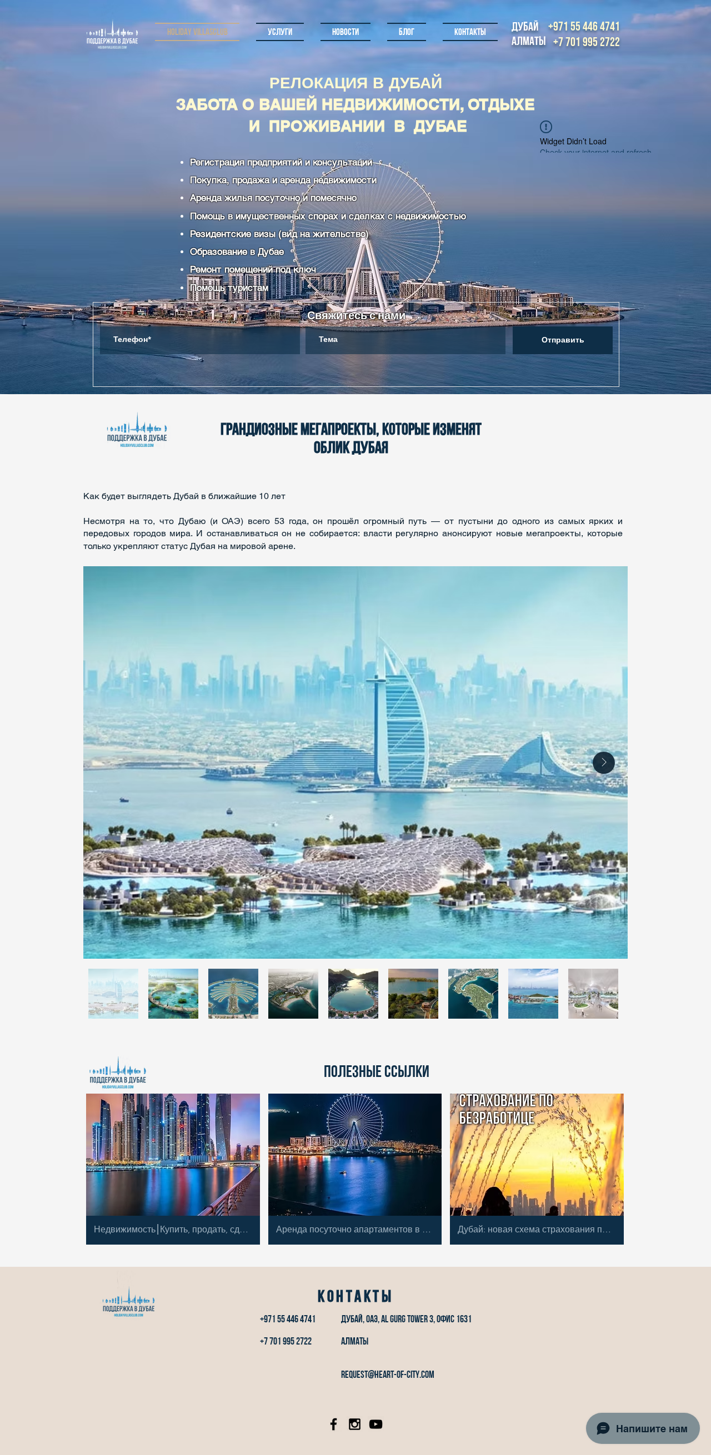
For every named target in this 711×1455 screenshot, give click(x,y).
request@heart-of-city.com (387, 1374)
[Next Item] (604, 763)
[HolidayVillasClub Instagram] (355, 1424)
